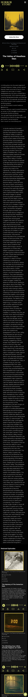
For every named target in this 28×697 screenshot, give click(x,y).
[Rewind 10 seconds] (2, 70)
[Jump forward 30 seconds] (7, 70)
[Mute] (26, 66)
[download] (19, 70)
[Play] (2, 66)
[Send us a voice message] (25, 694)
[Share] (24, 70)
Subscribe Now (14, 37)
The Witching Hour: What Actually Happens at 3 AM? (11, 647)
